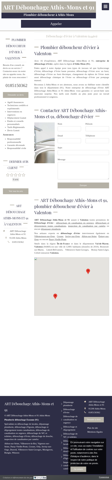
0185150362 (16, 85)
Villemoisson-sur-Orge (44, 236)
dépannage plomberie (51, 229)
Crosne (60, 236)
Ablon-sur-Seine (89, 236)
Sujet (60, 147)
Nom (60, 124)
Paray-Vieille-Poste (57, 239)
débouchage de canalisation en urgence (75, 223)
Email (60, 136)
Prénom (88, 124)
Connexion (104, 477)
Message (61, 159)
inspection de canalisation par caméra (86, 226)
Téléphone (90, 136)
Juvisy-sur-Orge (72, 236)
